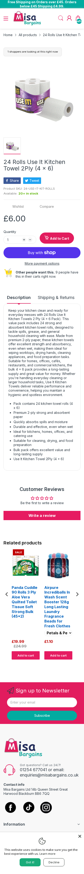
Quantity (10, 232)
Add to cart (26, 655)
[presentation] (7, 594)
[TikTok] (28, 808)
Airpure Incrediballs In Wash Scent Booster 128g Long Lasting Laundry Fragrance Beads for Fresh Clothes (57, 606)
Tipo (65, 664)
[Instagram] (46, 808)
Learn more (47, 854)
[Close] (79, 836)
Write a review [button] (42, 515)
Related (75, 664)
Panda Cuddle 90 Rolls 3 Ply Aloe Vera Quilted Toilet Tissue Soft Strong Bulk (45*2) (24, 602)
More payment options (42, 263)
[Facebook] (11, 807)
